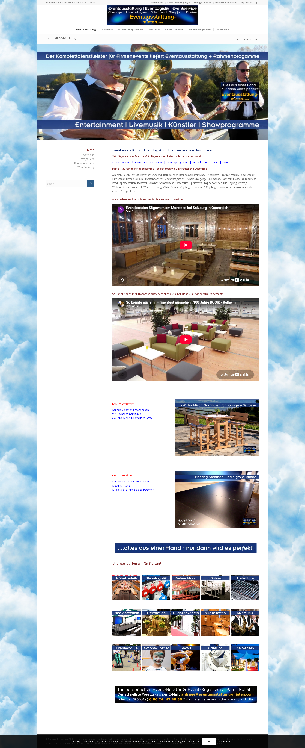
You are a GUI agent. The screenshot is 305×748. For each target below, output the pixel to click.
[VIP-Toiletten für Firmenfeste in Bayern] (215, 622)
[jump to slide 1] (149, 129)
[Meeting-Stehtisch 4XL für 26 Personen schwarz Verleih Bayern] (217, 499)
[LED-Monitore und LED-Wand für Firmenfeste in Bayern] (126, 622)
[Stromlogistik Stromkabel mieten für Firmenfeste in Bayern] (156, 587)
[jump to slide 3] (153, 129)
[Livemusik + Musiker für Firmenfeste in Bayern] (245, 622)
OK (208, 741)
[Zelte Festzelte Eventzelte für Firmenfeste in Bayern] (245, 657)
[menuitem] (158, 3)
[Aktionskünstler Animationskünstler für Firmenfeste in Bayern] (156, 657)
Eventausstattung (61, 37)
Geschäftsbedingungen (178, 2)
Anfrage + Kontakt (203, 2)
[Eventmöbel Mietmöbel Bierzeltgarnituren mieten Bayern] (126, 587)
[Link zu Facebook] (256, 2)
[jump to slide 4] (156, 129)
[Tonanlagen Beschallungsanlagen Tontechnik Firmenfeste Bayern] (245, 587)
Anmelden (88, 154)
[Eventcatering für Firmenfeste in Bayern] (215, 657)
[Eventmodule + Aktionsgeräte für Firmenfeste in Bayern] (126, 657)
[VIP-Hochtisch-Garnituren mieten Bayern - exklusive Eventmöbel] (217, 427)
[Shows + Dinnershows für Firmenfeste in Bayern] (185, 657)
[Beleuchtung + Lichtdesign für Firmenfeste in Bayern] (186, 587)
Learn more (225, 741)
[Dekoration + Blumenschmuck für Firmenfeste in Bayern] (156, 622)
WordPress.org (85, 167)
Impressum (246, 2)
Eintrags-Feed (86, 159)
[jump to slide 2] (151, 129)
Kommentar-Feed (84, 163)
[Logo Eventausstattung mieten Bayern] (152, 15)
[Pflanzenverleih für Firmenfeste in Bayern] (185, 622)
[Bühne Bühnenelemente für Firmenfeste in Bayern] (215, 587)
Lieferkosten (157, 2)
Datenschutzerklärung (226, 2)
